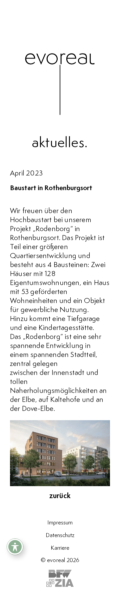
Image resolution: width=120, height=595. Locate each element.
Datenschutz (60, 535)
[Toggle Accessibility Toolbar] (15, 547)
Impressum (60, 523)
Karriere (60, 548)
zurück (60, 496)
